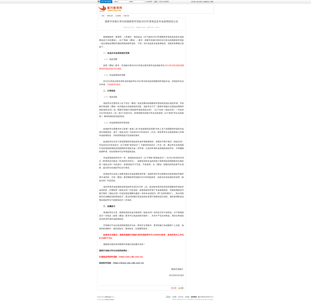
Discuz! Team (109, 299)
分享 (174, 288)
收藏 (181, 288)
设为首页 (200, 2)
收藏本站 (206, 2)
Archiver (180, 297)
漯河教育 (98, 16)
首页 (103, 16)
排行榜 (193, 2)
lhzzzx (143, 27)
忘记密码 (166, 1)
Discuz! (108, 297)
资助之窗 (110, 16)
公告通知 (118, 16)
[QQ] (168, 297)
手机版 (187, 297)
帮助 (212, 2)
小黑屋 (174, 297)
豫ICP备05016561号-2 (205, 297)
